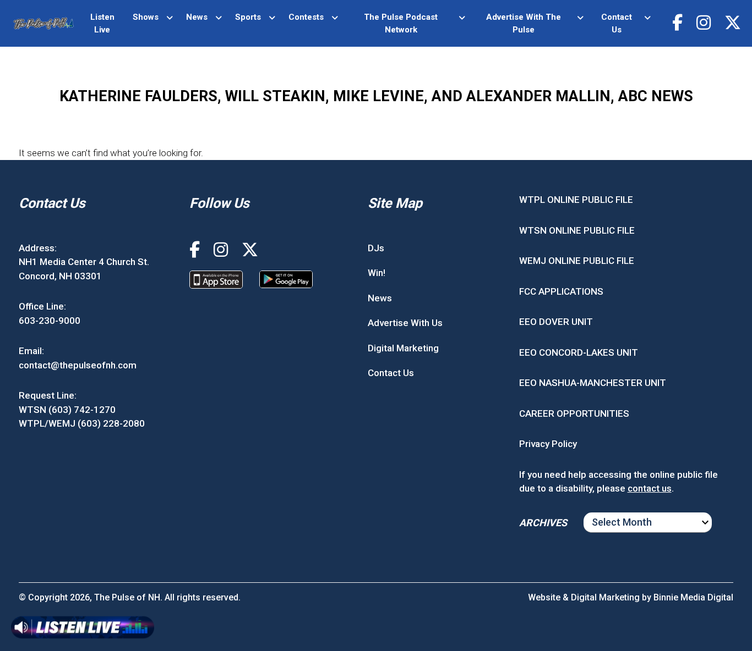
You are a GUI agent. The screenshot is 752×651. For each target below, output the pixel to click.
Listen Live (102, 23)
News (197, 17)
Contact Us (616, 23)
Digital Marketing (403, 348)
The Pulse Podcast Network (401, 23)
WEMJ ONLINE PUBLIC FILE (576, 260)
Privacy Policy (548, 443)
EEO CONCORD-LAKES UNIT (578, 352)
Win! (376, 272)
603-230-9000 (49, 320)
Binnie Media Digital (693, 597)
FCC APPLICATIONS (561, 291)
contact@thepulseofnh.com (78, 365)
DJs (376, 247)
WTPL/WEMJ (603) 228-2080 (82, 423)
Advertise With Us (405, 322)
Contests (306, 17)
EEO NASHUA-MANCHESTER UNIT (592, 382)
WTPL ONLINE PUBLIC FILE (576, 199)
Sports (248, 17)
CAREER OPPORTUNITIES (574, 413)
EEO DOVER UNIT (556, 321)
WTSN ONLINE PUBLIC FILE (577, 230)
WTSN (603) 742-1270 (67, 409)
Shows (146, 17)
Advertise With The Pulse (523, 23)
